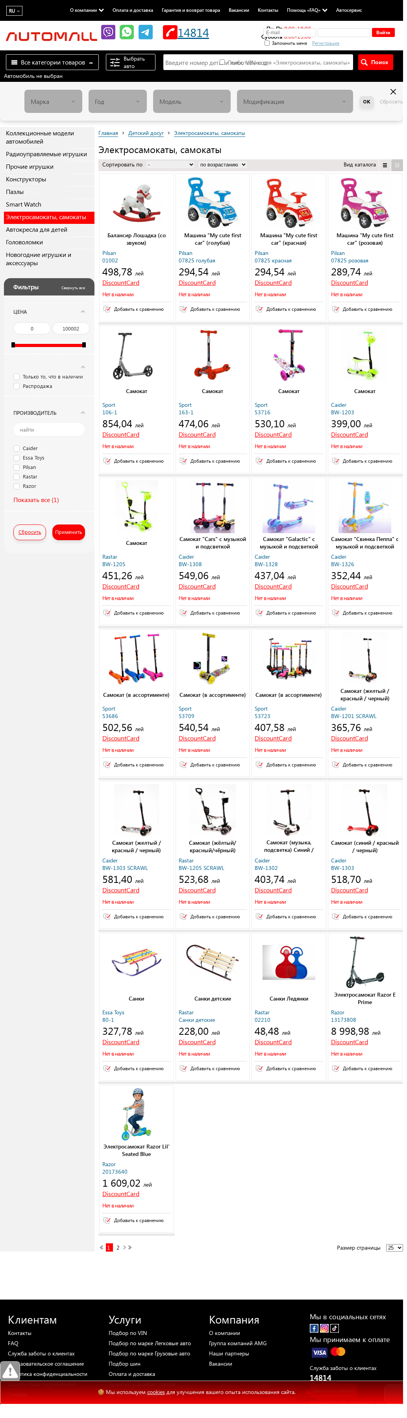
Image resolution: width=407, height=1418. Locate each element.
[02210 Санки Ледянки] (289, 963)
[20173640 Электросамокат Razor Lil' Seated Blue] (136, 1115)
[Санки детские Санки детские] (213, 963)
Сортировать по (123, 164)
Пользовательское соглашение (46, 1363)
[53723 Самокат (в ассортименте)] (289, 659)
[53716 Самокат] (289, 356)
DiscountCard (120, 282)
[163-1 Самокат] (213, 356)
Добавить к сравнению (139, 309)
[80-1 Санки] (136, 963)
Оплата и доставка (133, 10)
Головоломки (24, 242)
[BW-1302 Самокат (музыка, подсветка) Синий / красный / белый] (289, 811)
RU (12, 11)
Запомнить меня (289, 43)
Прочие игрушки (30, 166)
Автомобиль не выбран (33, 75)
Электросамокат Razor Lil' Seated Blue (137, 1150)
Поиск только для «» (288, 62)
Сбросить (391, 102)
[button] (367, 42)
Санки (136, 998)
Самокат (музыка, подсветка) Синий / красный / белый (289, 849)
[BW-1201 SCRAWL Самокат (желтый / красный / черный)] (365, 659)
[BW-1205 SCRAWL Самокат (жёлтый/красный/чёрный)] (213, 811)
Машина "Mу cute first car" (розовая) (365, 238)
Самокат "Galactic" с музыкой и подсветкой (289, 542)
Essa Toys (33, 458)
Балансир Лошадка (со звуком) (136, 238)
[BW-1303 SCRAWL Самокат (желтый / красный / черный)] (136, 811)
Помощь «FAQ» (303, 10)
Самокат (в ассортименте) (136, 694)
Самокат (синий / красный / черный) (365, 846)
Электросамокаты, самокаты (46, 216)
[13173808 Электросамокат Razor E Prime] (365, 963)
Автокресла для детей (36, 229)
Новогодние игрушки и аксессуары (38, 258)
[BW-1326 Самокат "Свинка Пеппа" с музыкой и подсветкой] (365, 507)
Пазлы (15, 191)
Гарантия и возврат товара (191, 10)
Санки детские (212, 998)
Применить (68, 531)
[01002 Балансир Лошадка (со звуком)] (136, 204)
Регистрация (325, 43)
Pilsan (29, 467)
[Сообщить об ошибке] (10, 1371)
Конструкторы (26, 179)
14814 (193, 32)
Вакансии (239, 10)
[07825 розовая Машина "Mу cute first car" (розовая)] (365, 204)
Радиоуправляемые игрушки (46, 154)
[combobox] (53, 101)
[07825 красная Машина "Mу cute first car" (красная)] (289, 204)
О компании (83, 10)
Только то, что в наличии (53, 376)
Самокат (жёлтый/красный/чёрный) (212, 846)
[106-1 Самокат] (136, 356)
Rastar (30, 477)
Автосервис (349, 10)
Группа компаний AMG (238, 1343)
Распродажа (37, 386)
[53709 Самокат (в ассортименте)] (213, 659)
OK (366, 102)
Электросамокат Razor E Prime (365, 998)
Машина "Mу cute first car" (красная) (288, 238)
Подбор (128, 1333)
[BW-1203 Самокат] (365, 356)
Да (308, 1392)
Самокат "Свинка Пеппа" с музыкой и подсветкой (365, 542)
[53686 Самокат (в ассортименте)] (136, 659)
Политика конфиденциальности (47, 1373)
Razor (29, 486)
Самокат (136, 391)
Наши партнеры (229, 1353)
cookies (156, 1392)
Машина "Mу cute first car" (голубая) (212, 238)
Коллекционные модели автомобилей (40, 137)
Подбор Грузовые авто (149, 1353)
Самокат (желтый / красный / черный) (365, 694)
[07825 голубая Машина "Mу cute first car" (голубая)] (213, 204)
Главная (108, 133)
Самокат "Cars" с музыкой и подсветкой (212, 542)
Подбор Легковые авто (150, 1343)
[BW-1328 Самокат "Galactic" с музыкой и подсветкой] (289, 507)
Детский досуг (146, 133)
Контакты (268, 10)
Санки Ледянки (289, 998)
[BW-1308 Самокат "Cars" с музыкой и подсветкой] (213, 507)
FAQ (13, 1343)
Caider (30, 448)
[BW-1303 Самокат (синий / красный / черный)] (365, 811)
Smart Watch (23, 204)
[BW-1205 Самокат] (136, 507)
